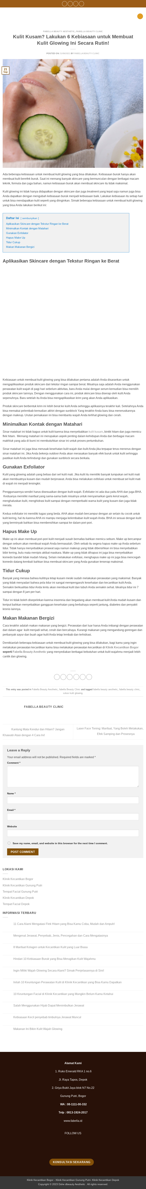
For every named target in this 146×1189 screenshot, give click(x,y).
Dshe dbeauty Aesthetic (72, 1184)
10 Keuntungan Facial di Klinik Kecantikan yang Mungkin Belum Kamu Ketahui (63, 993)
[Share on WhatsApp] (57, 677)
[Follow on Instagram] (70, 3)
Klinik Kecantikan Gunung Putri (22, 885)
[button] (9, 16)
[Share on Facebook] (63, 677)
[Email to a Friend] (76, 677)
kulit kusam (96, 431)
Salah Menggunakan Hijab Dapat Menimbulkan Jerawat (48, 1005)
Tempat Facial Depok (16, 904)
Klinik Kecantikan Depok (18, 897)
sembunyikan (29, 218)
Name (11, 793)
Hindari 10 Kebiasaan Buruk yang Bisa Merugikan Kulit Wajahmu (54, 958)
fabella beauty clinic (129, 689)
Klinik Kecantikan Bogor (122, 647)
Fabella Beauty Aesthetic (59, 31)
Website (12, 826)
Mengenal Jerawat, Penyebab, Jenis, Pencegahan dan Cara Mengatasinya (60, 935)
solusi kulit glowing (72, 693)
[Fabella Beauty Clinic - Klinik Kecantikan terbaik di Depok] (73, 16)
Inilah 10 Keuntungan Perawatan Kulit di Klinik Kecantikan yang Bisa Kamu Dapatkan (67, 982)
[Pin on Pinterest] (83, 677)
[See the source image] (73, 1148)
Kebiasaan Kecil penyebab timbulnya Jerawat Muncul (47, 1017)
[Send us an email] (81, 3)
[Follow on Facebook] (64, 3)
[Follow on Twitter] (75, 3)
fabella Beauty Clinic (89, 31)
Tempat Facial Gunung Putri (20, 891)
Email (11, 810)
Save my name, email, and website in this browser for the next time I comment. (60, 843)
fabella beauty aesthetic (105, 689)
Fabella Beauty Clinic (87, 53)
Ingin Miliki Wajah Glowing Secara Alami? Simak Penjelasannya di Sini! (58, 970)
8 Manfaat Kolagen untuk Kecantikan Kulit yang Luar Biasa (50, 947)
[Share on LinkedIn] (89, 677)
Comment (13, 762)
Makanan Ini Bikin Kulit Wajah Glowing (37, 1028)
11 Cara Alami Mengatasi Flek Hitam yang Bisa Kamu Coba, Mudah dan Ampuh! (64, 923)
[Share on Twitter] (70, 677)
